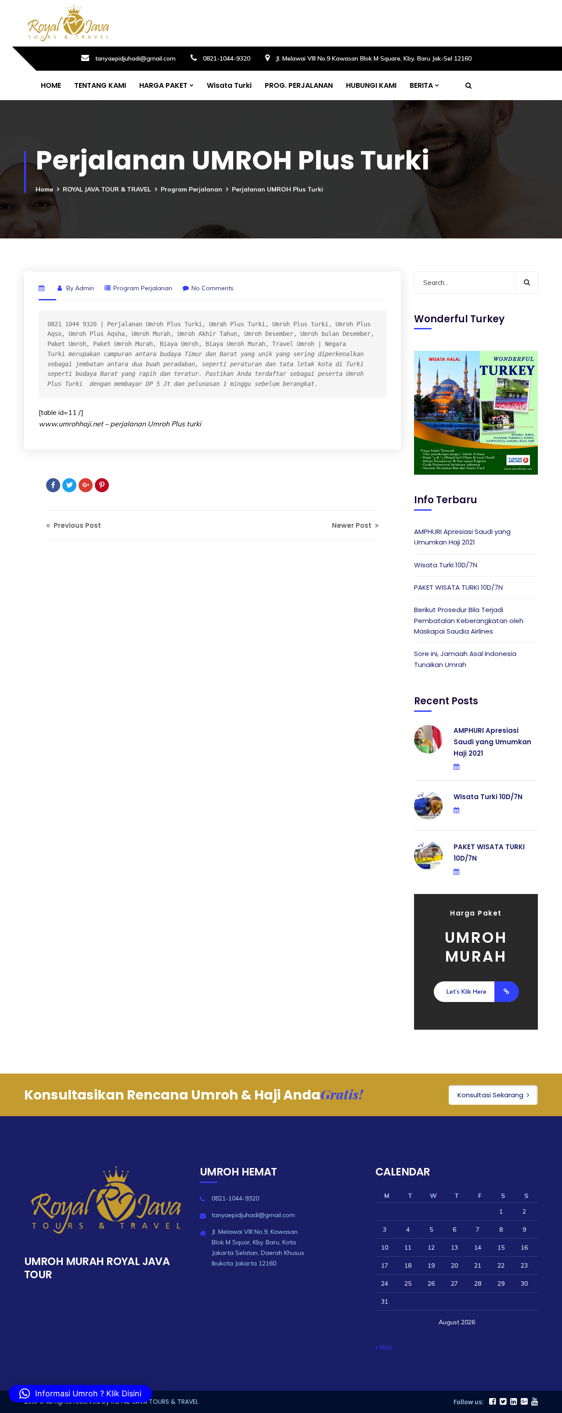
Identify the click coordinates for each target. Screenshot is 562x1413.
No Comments (212, 288)
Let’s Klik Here (466, 991)
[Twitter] (69, 485)
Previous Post (76, 525)
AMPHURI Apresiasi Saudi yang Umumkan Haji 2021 (462, 537)
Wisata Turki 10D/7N (445, 565)
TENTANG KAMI (100, 85)
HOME (51, 85)
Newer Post (352, 525)
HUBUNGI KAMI (371, 85)
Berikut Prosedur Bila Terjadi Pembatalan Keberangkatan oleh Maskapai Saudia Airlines (468, 620)
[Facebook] (53, 485)
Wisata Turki (229, 85)
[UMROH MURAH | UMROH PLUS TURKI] (68, 23)
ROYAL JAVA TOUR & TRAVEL (107, 189)
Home (44, 189)
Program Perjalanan (191, 189)
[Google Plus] (86, 485)
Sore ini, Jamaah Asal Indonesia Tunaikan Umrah (465, 659)
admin (84, 288)
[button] (80, 1393)
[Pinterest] (102, 485)
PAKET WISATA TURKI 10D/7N (458, 587)
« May (383, 1347)
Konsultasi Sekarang (490, 1094)
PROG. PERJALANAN (299, 85)
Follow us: (468, 1402)
